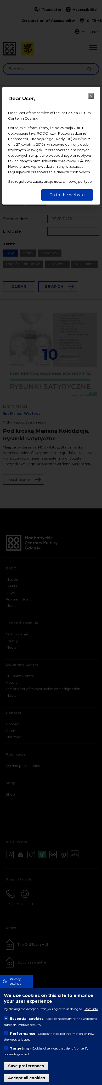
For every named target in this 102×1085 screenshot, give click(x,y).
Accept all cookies (26, 1078)
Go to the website (67, 194)
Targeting (19, 1048)
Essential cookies (27, 1018)
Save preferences (26, 1065)
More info (91, 1009)
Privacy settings (15, 981)
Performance (22, 1033)
